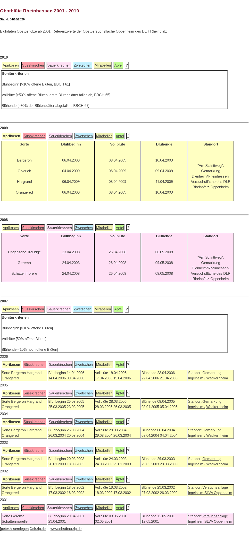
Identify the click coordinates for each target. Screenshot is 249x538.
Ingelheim (196, 493)
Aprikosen (11, 65)
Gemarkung (211, 401)
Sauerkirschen (58, 65)
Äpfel (118, 65)
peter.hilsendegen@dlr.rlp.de (23, 529)
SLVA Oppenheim (218, 493)
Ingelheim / (196, 407)
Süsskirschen (33, 65)
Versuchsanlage (215, 487)
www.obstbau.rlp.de (66, 529)
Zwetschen (82, 65)
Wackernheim (217, 407)
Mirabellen (103, 65)
